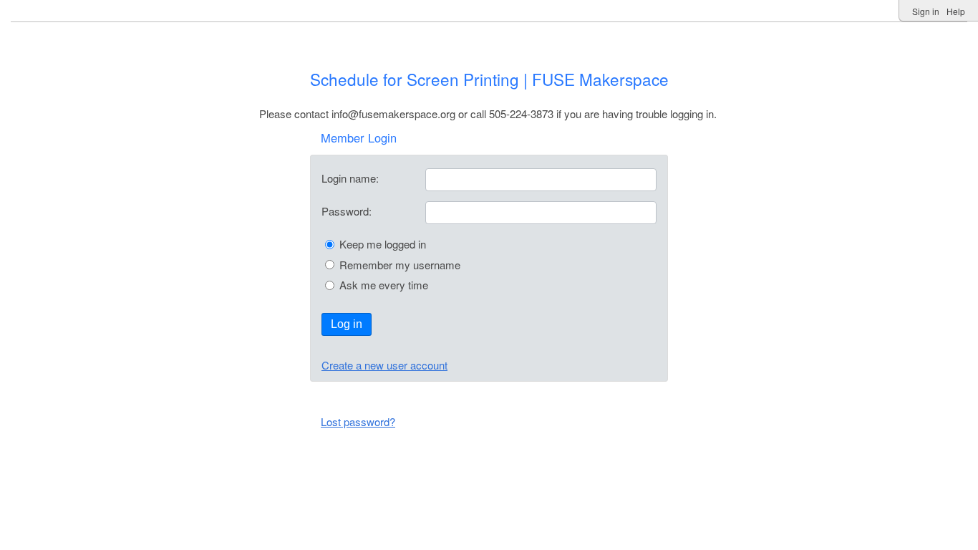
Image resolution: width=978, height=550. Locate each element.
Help (955, 11)
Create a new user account (384, 364)
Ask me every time (383, 284)
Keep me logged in (382, 243)
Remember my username (399, 264)
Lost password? (358, 421)
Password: (346, 211)
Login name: (350, 178)
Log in (346, 324)
